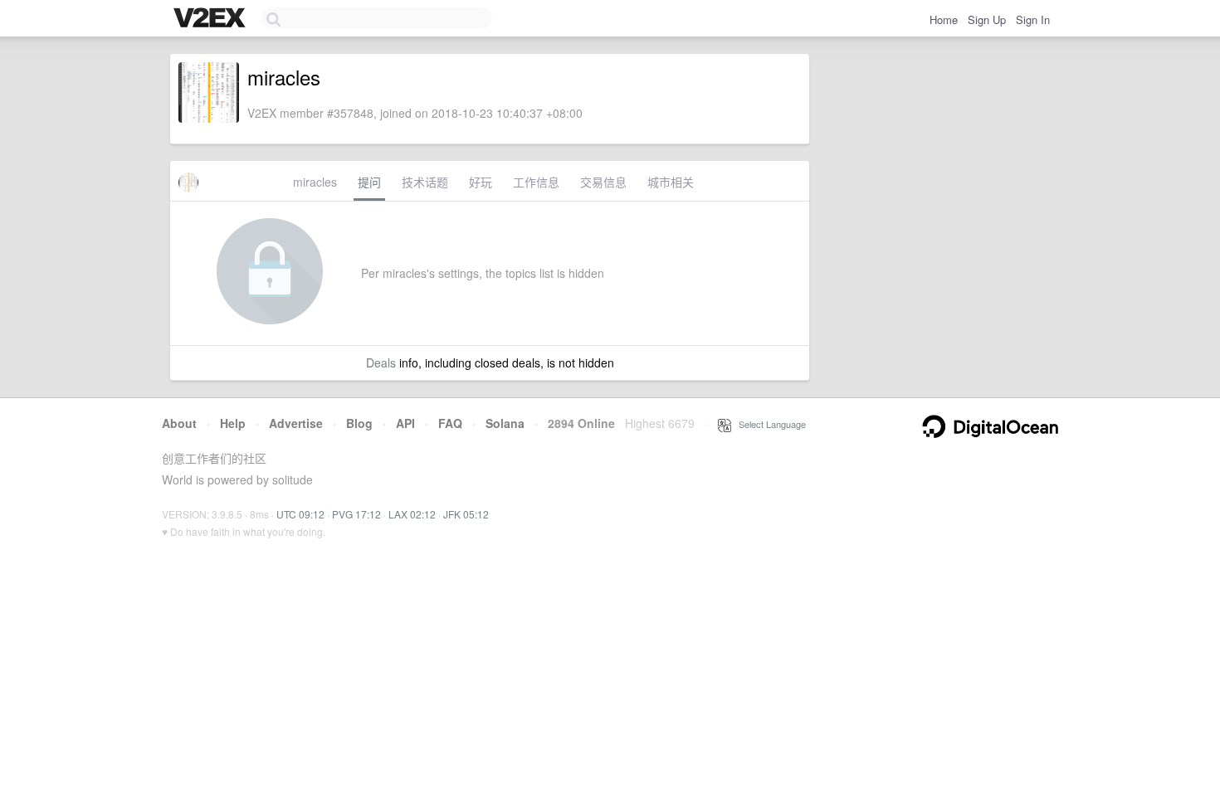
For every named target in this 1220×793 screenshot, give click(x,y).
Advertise (296, 423)
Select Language (768, 424)
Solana (505, 423)
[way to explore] (211, 19)
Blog (359, 423)
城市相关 (670, 181)
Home (944, 19)
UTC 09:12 (300, 514)
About (179, 423)
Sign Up (987, 19)
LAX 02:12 (412, 514)
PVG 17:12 (356, 514)
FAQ (450, 423)
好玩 (480, 181)
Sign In (1033, 19)
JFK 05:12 (466, 514)
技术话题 (425, 181)
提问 (369, 181)
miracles (315, 181)
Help (233, 423)
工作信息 (536, 181)
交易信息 (603, 181)
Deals (381, 362)
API (405, 423)
